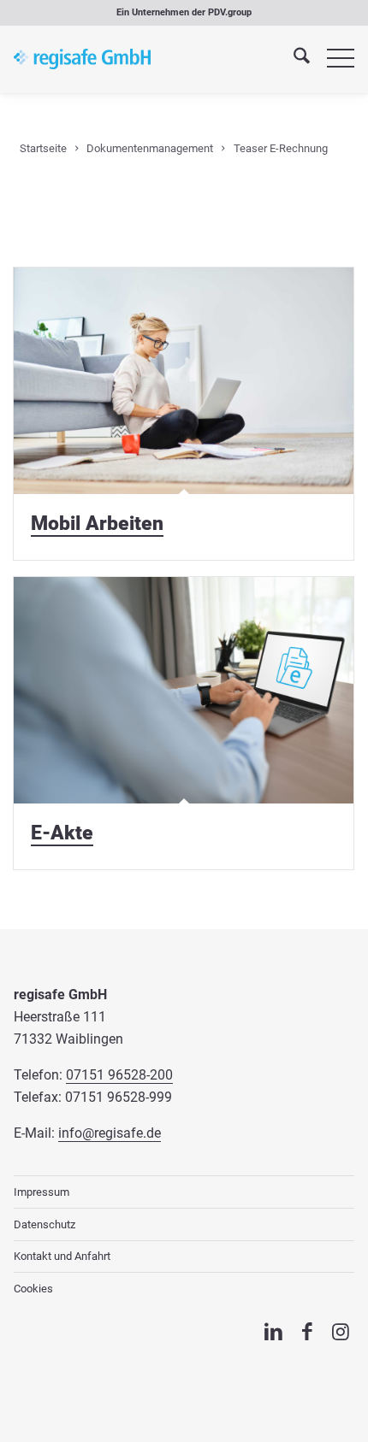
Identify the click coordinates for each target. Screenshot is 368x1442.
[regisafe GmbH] (82, 59)
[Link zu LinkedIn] (273, 1331)
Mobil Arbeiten (97, 523)
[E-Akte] (183, 690)
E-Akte (62, 833)
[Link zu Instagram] (341, 1331)
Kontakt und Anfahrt (62, 1256)
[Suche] (293, 59)
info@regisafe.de (109, 1133)
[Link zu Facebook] (307, 1331)
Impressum (41, 1192)
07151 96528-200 (119, 1075)
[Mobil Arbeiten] (183, 381)
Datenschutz (44, 1224)
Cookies (33, 1288)
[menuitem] (293, 59)
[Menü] (332, 59)
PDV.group (230, 12)
